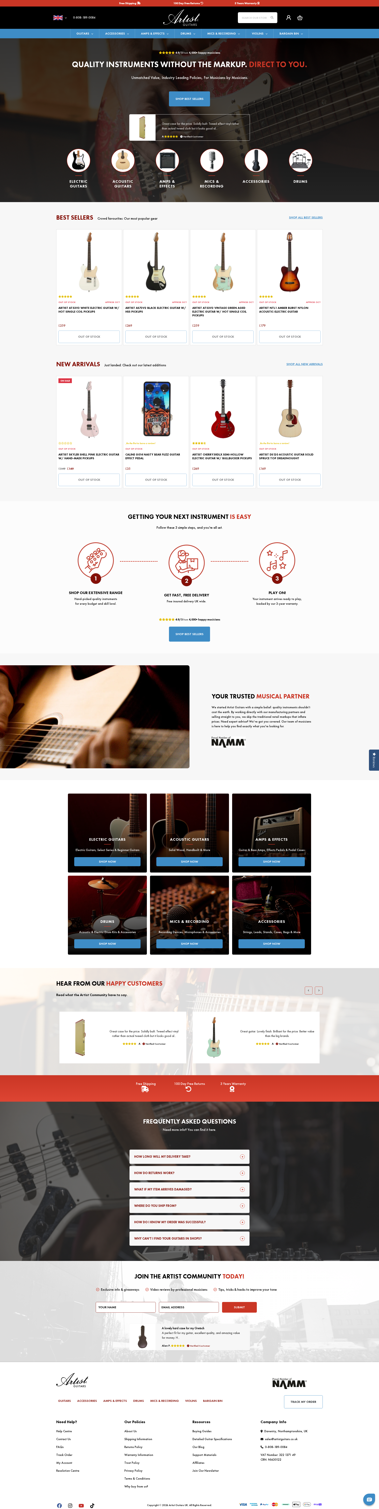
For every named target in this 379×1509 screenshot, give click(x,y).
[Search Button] (272, 17)
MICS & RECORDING (221, 33)
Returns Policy (133, 1447)
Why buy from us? (136, 1486)
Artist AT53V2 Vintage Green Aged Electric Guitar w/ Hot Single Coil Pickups (219, 312)
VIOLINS (258, 33)
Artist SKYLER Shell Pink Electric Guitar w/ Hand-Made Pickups (88, 456)
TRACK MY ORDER (303, 1402)
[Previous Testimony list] (309, 990)
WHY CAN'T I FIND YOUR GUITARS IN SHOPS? (168, 1238)
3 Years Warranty (246, 3)
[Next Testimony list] (319, 990)
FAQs (60, 1447)
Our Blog (198, 1447)
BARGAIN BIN (289, 33)
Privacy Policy (133, 1471)
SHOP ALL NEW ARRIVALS (304, 364)
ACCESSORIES (115, 33)
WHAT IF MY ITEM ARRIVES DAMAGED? (163, 1189)
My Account (64, 1463)
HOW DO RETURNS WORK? (154, 1173)
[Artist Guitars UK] (189, 17)
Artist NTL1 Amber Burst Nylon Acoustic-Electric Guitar (283, 310)
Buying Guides (201, 1431)
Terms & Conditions (137, 1478)
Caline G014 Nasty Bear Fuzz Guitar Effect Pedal (152, 456)
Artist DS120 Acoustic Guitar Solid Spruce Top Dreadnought (286, 456)
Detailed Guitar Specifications (212, 1439)
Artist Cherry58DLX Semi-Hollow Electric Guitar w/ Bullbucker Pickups (222, 456)
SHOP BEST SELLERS (189, 99)
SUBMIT (239, 1307)
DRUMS (186, 33)
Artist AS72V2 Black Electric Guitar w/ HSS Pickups (155, 310)
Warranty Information (138, 1455)
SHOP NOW (107, 861)
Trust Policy (132, 1463)
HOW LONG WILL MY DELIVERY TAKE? (162, 1157)
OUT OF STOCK (89, 337)
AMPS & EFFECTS (153, 33)
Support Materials (204, 1455)
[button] (300, 18)
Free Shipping (128, 3)
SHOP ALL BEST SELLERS (306, 217)
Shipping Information (138, 1439)
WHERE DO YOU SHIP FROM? (155, 1206)
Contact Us (63, 1439)
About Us (130, 1431)
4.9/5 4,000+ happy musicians (197, 52)
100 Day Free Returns (187, 3)
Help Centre (64, 1431)
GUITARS (82, 33)
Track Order (64, 1455)
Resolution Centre (67, 1471)
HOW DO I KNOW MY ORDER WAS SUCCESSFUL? (170, 1222)
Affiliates (198, 1463)
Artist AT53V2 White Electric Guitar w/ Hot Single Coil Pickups (88, 310)
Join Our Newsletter (205, 1471)
